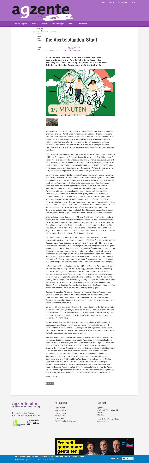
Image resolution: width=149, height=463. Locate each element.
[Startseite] (42, 13)
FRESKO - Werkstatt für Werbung (66, 421)
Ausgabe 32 (49, 383)
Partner (70, 24)
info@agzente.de (103, 421)
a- (38, 17)
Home (103, 2)
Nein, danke (128, 458)
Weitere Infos (59, 460)
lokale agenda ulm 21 (62, 410)
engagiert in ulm (60, 415)
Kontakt (111, 2)
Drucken (39, 12)
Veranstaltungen (58, 24)
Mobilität (71, 49)
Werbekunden (82, 24)
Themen (44, 24)
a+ (41, 16)
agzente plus (25, 403)
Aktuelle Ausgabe (20, 24)
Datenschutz (122, 2)
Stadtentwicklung (74, 51)
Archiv (34, 24)
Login (133, 2)
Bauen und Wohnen (74, 47)
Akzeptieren (115, 458)
